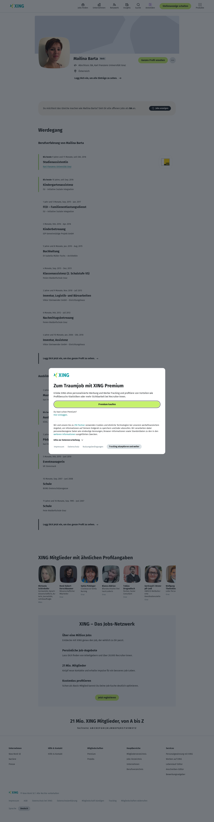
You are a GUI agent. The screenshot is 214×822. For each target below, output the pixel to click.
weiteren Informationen (65, 434)
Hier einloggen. (61, 415)
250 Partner (79, 425)
